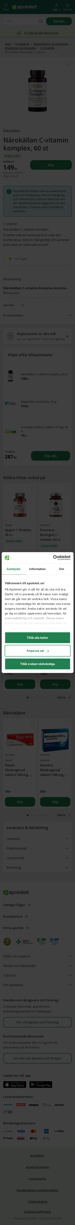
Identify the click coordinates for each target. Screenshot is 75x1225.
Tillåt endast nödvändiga (37, 663)
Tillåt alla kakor (37, 637)
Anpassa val (35, 650)
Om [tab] (61, 568)
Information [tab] (37, 568)
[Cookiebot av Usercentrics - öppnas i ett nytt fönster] (53, 557)
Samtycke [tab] (13, 568)
